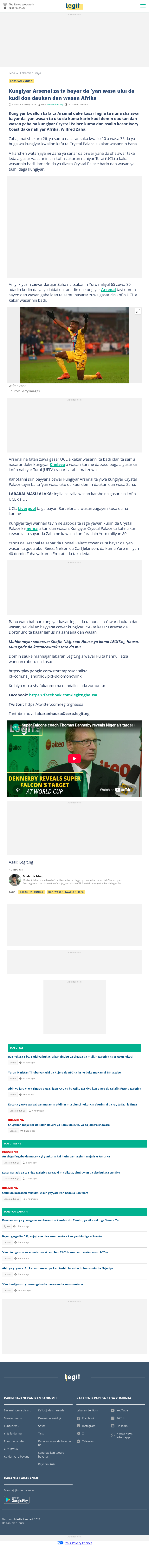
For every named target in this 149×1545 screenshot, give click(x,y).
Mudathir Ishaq (55, 104)
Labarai (13, 1131)
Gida (12, 73)
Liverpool (27, 508)
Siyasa (13, 1062)
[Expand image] (138, 311)
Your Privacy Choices (78, 1543)
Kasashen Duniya (31, 892)
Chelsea (57, 464)
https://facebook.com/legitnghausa (63, 695)
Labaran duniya (30, 73)
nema (32, 528)
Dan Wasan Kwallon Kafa (66, 892)
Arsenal (108, 289)
